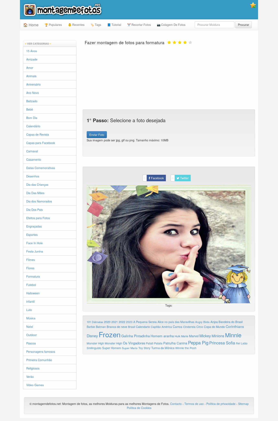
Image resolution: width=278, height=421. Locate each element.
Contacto (176, 404)
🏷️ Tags (96, 25)
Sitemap (243, 404)
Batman (101, 327)
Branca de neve (117, 326)
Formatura (33, 276)
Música (30, 318)
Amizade (31, 59)
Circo (199, 327)
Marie (184, 336)
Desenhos (32, 176)
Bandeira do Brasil (231, 322)
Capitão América (161, 327)
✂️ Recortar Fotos (139, 25)
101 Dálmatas (95, 322)
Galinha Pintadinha (135, 335)
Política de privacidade (220, 404)
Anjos (214, 322)
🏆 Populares (53, 25)
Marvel (194, 336)
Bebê (29, 109)
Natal (29, 326)
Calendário (33, 126)
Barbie (91, 327)
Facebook (154, 178)
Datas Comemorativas (40, 168)
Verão (30, 377)
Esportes (32, 235)
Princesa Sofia (222, 343)
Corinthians (235, 326)
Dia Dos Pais (34, 210)
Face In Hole (34, 243)
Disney (92, 335)
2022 (122, 322)
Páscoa (31, 343)
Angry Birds (202, 322)
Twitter (180, 178)
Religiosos (32, 368)
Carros (177, 326)
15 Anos (31, 51)
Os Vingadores (134, 343)
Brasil (131, 327)
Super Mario (130, 348)
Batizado (31, 101)
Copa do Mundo (214, 326)
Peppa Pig (198, 342)
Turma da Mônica (162, 348)
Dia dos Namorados (39, 201)
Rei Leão (241, 343)
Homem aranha (162, 335)
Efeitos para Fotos (38, 218)
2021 (114, 322)
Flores (30, 268)
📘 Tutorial (114, 25)
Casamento (33, 159)
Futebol (31, 285)
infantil (30, 301)
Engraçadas (34, 226)
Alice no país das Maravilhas (176, 322)
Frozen (109, 334)
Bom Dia (31, 118)
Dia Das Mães (35, 193)
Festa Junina (34, 251)
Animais (31, 76)
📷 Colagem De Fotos (171, 25)
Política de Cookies (139, 408)
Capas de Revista (37, 134)
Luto (29, 310)
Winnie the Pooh (185, 348)
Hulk (177, 336)
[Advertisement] (169, 76)
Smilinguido (94, 348)
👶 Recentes (76, 25)
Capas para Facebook (40, 143)
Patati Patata (154, 343)
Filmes (30, 260)
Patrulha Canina (175, 343)
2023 (129, 322)
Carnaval (32, 151)
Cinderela (189, 327)
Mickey (205, 335)
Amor (29, 68)
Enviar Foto (96, 135)
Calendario (143, 326)
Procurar (243, 25)
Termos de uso (194, 404)
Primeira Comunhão (39, 360)
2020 (107, 322)
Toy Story (144, 348)
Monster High (95, 343)
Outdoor (31, 335)
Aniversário (33, 84)
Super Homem (111, 348)
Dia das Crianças (37, 184)
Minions (218, 335)
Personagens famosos (40, 352)
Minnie (233, 335)
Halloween (33, 293)
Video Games (35, 385)
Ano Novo (32, 93)
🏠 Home (30, 24)
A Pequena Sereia (145, 322)
